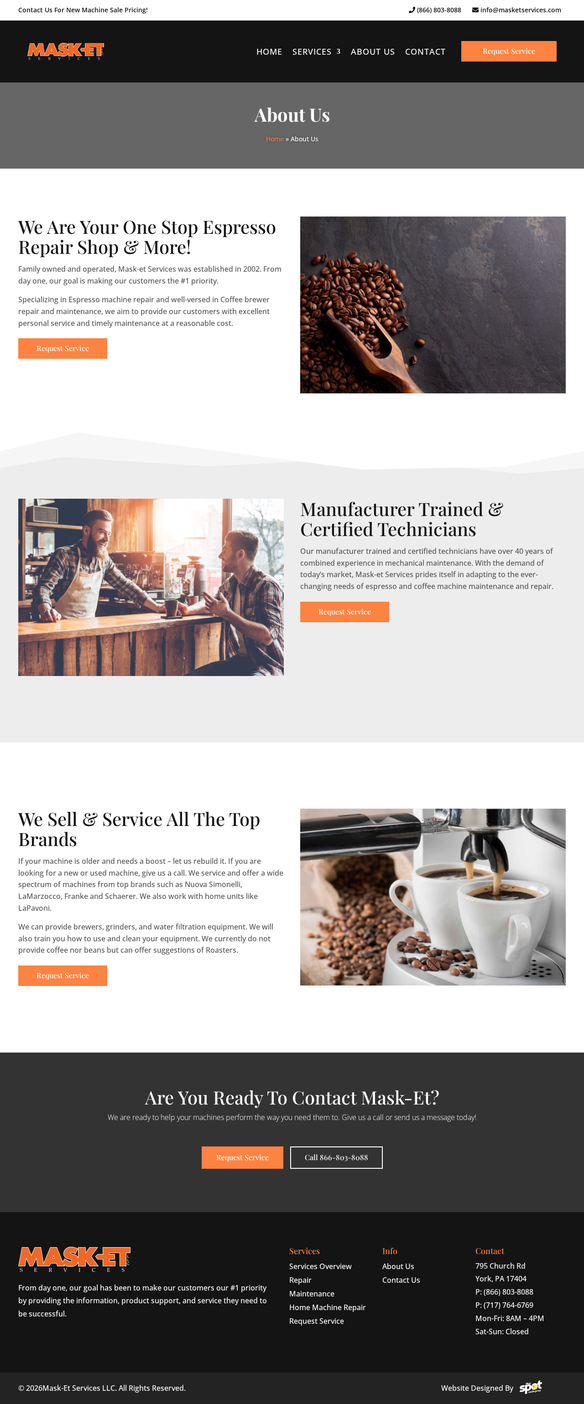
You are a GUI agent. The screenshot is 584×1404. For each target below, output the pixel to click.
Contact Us (401, 1280)
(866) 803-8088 (438, 9)
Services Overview (320, 1266)
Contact (425, 51)
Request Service (509, 51)
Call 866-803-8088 (336, 1157)
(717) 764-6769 (508, 1305)
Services (312, 51)
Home (269, 51)
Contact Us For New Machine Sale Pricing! (83, 9)
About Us (373, 51)
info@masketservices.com (520, 9)
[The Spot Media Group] (531, 1388)
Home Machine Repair (327, 1307)
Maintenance (311, 1294)
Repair (300, 1280)
